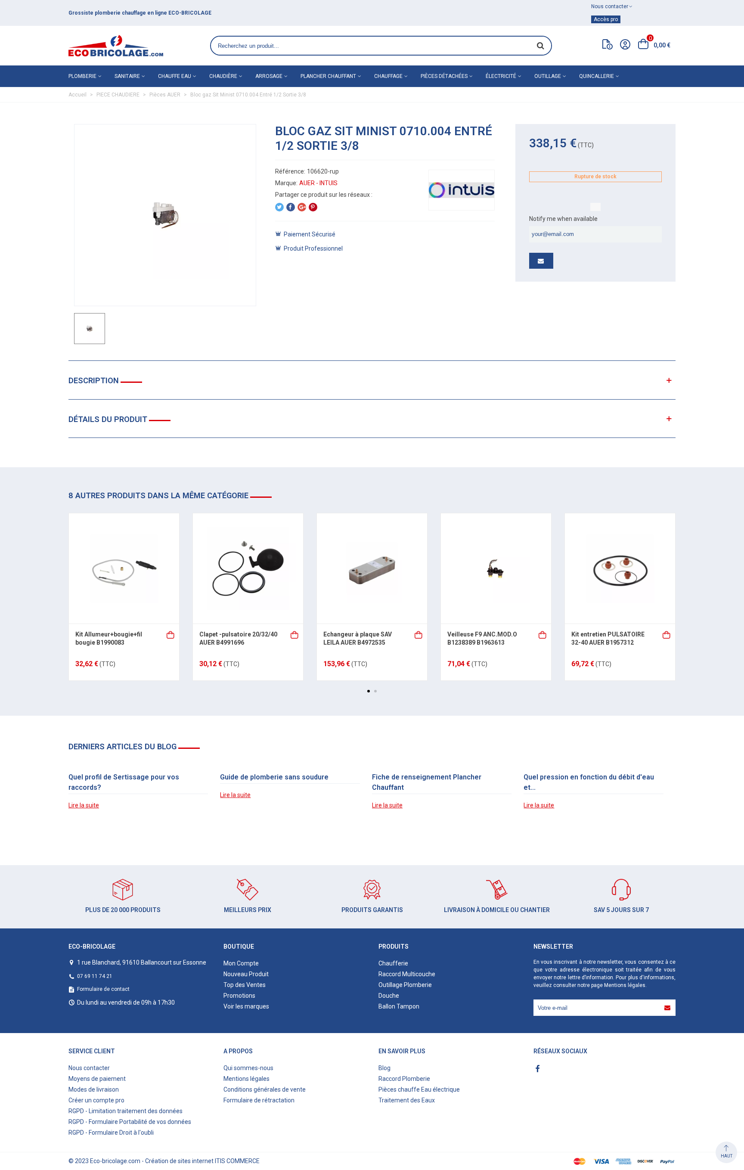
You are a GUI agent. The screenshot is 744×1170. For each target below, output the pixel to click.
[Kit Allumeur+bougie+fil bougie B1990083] (124, 568)
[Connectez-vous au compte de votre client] (625, 45)
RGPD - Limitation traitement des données (125, 1111)
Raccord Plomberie (404, 1078)
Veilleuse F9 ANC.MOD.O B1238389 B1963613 (482, 638)
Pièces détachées (444, 76)
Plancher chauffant (328, 76)
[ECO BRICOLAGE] (115, 45)
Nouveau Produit (246, 974)
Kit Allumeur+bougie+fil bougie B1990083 (108, 638)
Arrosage (268, 76)
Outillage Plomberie (405, 984)
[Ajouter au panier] (171, 634)
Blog (384, 1067)
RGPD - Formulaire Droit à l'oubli (111, 1132)
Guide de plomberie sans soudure (274, 777)
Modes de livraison (93, 1089)
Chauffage (388, 76)
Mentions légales (624, 985)
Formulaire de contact (103, 989)
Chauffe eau (174, 76)
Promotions (239, 995)
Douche (388, 995)
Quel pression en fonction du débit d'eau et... (589, 782)
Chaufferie (393, 963)
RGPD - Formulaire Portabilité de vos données (129, 1121)
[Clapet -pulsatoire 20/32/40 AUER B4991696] (248, 568)
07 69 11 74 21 (94, 976)
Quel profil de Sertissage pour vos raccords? (123, 782)
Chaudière (223, 76)
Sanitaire (127, 76)
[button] (368, 691)
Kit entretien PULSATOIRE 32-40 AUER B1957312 (608, 638)
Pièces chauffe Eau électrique (419, 1089)
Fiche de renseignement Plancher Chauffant (426, 782)
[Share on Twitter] (279, 207)
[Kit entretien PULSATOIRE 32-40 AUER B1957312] (620, 568)
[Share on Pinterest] (313, 207)
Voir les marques (246, 1006)
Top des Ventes (244, 984)
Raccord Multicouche (406, 974)
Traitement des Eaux (406, 1100)
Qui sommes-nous (248, 1067)
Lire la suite (83, 805)
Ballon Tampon (398, 1006)
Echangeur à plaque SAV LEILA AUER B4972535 (357, 638)
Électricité (501, 76)
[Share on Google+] (302, 207)
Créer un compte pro (96, 1100)
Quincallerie (596, 76)
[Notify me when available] (541, 261)
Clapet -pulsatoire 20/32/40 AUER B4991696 (238, 638)
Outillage (547, 76)
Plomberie (82, 76)
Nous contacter (89, 1067)
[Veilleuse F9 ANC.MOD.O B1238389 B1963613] (496, 568)
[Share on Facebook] (290, 207)
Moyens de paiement (97, 1078)
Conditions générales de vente (264, 1089)
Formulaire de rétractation (258, 1100)
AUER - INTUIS (318, 183)
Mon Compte (241, 963)
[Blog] (607, 46)
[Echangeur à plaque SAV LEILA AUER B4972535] (372, 568)
